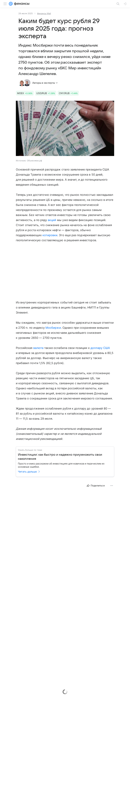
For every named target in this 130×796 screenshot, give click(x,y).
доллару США (100, 348)
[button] (65, 129)
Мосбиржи (53, 327)
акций (52, 220)
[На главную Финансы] (21, 4)
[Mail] (11, 4)
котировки (50, 235)
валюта (38, 348)
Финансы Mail (44, 13)
